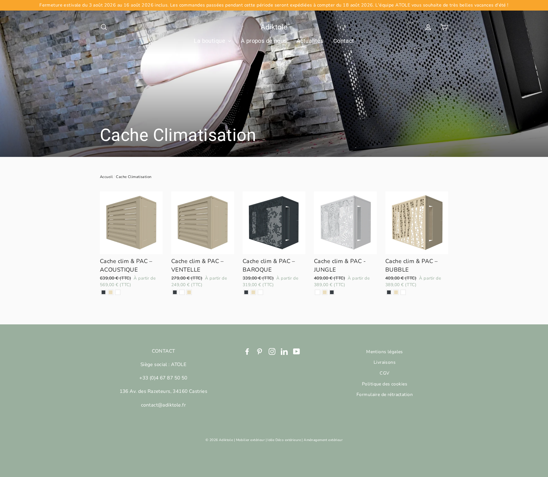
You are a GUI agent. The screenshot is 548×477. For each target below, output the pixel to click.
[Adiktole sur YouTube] (296, 351)
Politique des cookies (384, 384)
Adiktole (274, 27)
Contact (343, 40)
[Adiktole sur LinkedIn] (284, 351)
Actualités (310, 40)
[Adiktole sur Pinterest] (259, 351)
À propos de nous (264, 40)
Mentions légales (384, 352)
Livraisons (385, 362)
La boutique (210, 40)
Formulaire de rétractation (384, 394)
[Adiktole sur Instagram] (272, 351)
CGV (384, 373)
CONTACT (163, 351)
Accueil (106, 176)
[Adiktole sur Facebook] (247, 351)
